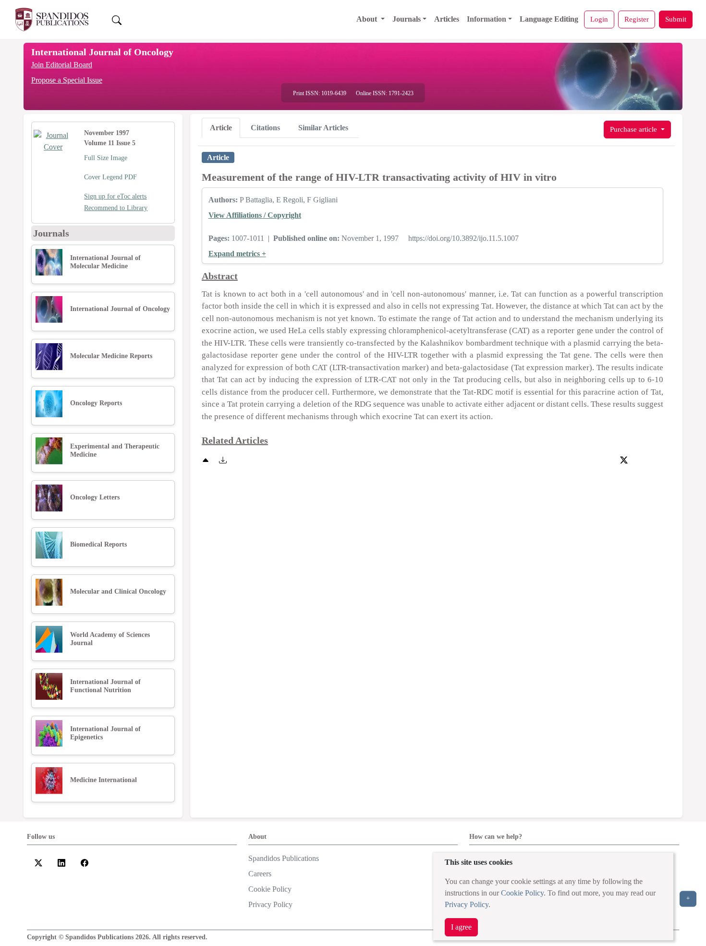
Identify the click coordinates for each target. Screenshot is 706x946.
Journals (406, 19)
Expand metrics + (237, 253)
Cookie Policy (522, 893)
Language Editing (549, 19)
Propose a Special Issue (66, 80)
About (367, 19)
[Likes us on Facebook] (84, 862)
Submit (675, 19)
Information (486, 19)
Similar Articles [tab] (323, 128)
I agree (461, 927)
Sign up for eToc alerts (115, 196)
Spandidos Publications (283, 858)
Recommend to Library (115, 208)
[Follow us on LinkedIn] (61, 862)
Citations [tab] (265, 128)
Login (599, 19)
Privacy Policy (466, 904)
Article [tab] (221, 128)
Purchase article (634, 129)
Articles (446, 19)
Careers (259, 874)
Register (636, 19)
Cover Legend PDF (110, 177)
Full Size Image (105, 158)
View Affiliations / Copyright (254, 215)
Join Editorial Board (61, 65)
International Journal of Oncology (102, 52)
